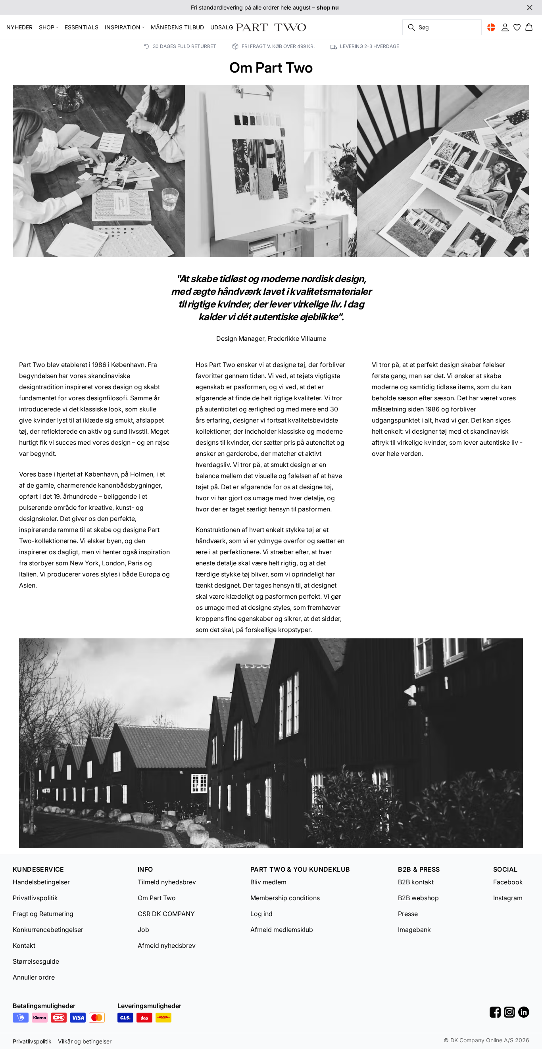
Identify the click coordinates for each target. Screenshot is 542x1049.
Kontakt (24, 945)
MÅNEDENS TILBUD (177, 27)
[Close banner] (530, 7)
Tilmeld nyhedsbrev (167, 882)
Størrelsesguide (36, 961)
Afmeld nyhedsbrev (167, 945)
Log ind (261, 914)
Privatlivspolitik (35, 898)
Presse (408, 914)
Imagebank (414, 930)
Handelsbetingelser (41, 882)
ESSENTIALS (81, 27)
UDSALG (221, 27)
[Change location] (491, 27)
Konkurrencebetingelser (48, 930)
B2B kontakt (416, 882)
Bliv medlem (268, 882)
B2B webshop (418, 898)
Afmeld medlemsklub (281, 930)
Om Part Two (157, 898)
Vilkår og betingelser (84, 1041)
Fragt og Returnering (43, 914)
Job (143, 930)
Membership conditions (285, 898)
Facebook (508, 882)
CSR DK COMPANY (166, 914)
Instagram (508, 898)
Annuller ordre (34, 977)
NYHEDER (19, 27)
